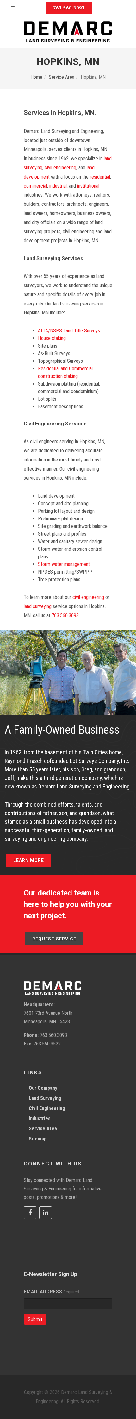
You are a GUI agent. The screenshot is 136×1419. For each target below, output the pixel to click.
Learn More (28, 860)
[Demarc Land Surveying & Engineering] (68, 32)
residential (100, 177)
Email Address (43, 1291)
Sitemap (37, 1139)
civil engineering (60, 168)
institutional (87, 186)
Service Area (61, 77)
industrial (57, 186)
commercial (35, 186)
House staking (52, 338)
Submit (35, 1319)
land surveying (38, 606)
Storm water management (64, 564)
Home (36, 77)
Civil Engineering (47, 1108)
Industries (40, 1118)
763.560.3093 (69, 7)
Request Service (54, 938)
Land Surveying (45, 1098)
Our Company (43, 1088)
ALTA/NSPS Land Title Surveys (69, 331)
